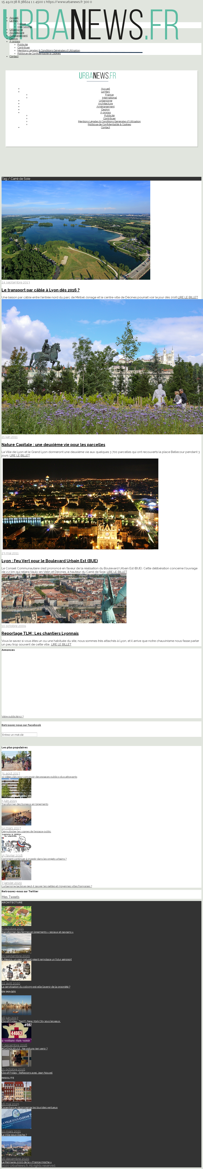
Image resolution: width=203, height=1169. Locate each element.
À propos (15, 41)
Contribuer (23, 47)
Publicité (22, 44)
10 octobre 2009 (14, 626)
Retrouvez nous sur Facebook (21, 725)
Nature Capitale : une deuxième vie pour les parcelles (53, 444)
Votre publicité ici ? (13, 716)
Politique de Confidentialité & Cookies (39, 53)
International (24, 26)
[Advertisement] (101, 163)
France (21, 23)
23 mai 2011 (10, 553)
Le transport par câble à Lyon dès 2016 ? (40, 290)
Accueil (14, 17)
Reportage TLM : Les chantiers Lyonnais (40, 633)
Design (14, 38)
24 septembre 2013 (16, 282)
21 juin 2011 (10, 437)
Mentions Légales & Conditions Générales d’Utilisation (48, 50)
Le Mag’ (14, 20)
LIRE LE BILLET (188, 297)
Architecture (17, 32)
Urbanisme (16, 29)
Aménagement (19, 35)
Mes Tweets (10, 897)
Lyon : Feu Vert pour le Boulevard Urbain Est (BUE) (50, 560)
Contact (14, 56)
